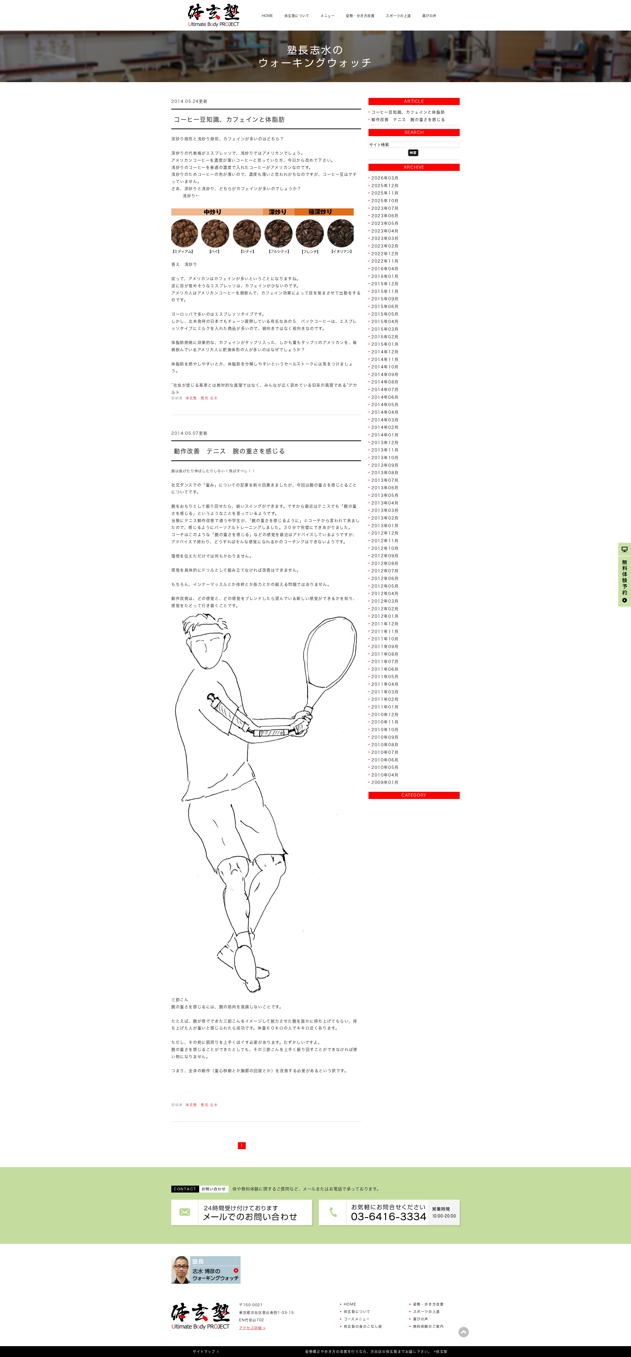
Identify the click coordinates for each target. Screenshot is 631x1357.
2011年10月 (385, 639)
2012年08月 (385, 563)
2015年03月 (385, 329)
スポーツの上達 (398, 16)
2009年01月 (385, 782)
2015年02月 (385, 337)
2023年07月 (385, 208)
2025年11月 (385, 193)
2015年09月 (385, 299)
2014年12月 (385, 352)
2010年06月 (385, 760)
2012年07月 (385, 571)
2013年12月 (385, 442)
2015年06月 (385, 306)
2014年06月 (385, 397)
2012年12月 (385, 533)
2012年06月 (385, 578)
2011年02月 (385, 699)
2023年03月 (385, 238)
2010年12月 (385, 714)
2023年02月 (385, 246)
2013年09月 (385, 465)
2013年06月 (385, 488)
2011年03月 (385, 692)
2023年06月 (385, 216)
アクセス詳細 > (252, 1328)
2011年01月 (385, 707)
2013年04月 (385, 503)
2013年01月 (385, 525)
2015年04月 (385, 322)
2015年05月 (385, 314)
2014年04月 (385, 412)
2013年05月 (385, 495)
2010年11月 (385, 722)
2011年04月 (385, 684)
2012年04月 (385, 594)
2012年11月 (385, 541)
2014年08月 (385, 382)
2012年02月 (385, 609)
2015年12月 (385, 284)
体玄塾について (296, 16)
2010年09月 (385, 737)
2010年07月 (385, 752)
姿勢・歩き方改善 (360, 16)
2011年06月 (385, 669)
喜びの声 (429, 16)
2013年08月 (385, 473)
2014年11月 (385, 359)
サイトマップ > (206, 1351)
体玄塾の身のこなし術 (363, 1326)
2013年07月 (385, 480)
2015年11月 (385, 291)
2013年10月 (385, 458)
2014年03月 (385, 420)
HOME (267, 16)
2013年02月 (385, 518)
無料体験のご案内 (428, 1326)
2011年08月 (385, 654)
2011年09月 (385, 647)
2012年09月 (385, 556)
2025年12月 (385, 185)
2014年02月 (385, 427)
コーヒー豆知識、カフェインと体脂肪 (229, 119)
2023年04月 (385, 231)
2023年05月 (385, 223)
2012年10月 (385, 548)
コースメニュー (357, 1319)
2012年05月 (385, 586)
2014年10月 (385, 367)
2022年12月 (385, 253)
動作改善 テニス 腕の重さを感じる (229, 451)
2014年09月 (385, 374)
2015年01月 (385, 344)
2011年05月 (385, 677)
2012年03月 (385, 601)
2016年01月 (385, 276)
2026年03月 (385, 178)
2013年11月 (385, 450)
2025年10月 (385, 201)
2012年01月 (385, 616)
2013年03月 (385, 510)
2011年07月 (385, 662)
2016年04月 (385, 269)
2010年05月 (385, 767)
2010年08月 (385, 745)
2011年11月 (385, 631)
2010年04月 (385, 775)
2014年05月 (385, 405)
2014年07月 (385, 390)
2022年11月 (385, 261)
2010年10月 (385, 730)
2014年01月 (385, 435)
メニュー (327, 16)
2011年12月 (385, 624)
